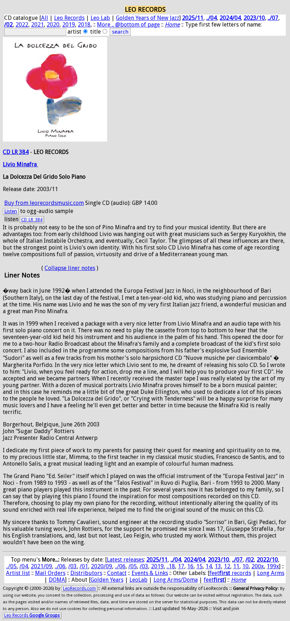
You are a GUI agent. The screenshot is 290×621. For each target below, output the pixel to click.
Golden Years (107, 579)
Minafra (27, 164)
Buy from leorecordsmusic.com (44, 203)
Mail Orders (50, 573)
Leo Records (69, 18)
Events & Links (150, 573)
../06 (60, 566)
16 (190, 566)
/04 (23, 566)
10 (245, 566)
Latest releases (125, 559)
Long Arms (270, 573)
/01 (84, 566)
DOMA (57, 579)
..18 (171, 566)
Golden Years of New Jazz (147, 18)
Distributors (86, 573)
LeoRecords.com (79, 588)
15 (199, 566)
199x (273, 566)
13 (218, 566)
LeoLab (138, 579)
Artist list (18, 573)
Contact (117, 573)
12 (227, 566)
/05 (132, 566)
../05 (11, 566)
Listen (10, 211)
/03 (72, 566)
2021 (37, 24)
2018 (84, 24)
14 (208, 566)
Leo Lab (100, 18)
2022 (22, 24)
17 (181, 566)
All (44, 18)
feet (214, 579)
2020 (53, 24)
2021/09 (41, 566)
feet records (230, 573)
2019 (68, 24)
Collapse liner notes (70, 268)
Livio (10, 164)
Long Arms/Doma (175, 579)
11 (236, 566)
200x (257, 566)
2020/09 (101, 566)
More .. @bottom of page (128, 24)
